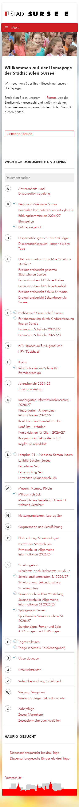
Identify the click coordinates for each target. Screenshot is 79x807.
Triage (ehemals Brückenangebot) (41, 648)
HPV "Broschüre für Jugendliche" (40, 346)
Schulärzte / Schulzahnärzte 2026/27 (44, 571)
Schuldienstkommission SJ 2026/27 (43, 576)
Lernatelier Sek (28, 466)
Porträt (51, 97)
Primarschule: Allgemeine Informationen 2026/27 (36, 551)
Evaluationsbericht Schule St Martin (43, 291)
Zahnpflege (26, 709)
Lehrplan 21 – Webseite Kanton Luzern (45, 454)
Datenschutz (13, 777)
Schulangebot (27, 565)
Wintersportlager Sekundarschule (41, 698)
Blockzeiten (26, 221)
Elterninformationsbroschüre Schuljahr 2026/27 (44, 261)
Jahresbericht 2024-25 (34, 383)
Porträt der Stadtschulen (35, 544)
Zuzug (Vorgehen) (30, 714)
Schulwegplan (28, 588)
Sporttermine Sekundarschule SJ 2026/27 (40, 618)
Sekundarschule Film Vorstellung (40, 594)
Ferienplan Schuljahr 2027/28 (39, 335)
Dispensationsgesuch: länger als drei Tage (44, 245)
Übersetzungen (28, 658)
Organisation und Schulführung (40, 527)
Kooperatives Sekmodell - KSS (39, 438)
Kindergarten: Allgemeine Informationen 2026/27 (36, 412)
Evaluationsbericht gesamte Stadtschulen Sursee (37, 271)
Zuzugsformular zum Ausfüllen (39, 720)
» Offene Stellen (19, 134)
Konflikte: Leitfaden (31, 426)
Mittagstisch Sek (29, 494)
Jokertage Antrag (30, 389)
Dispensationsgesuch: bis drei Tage (43, 238)
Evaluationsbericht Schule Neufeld (42, 286)
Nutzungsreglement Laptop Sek (40, 515)
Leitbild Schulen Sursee (34, 460)
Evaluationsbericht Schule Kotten (41, 280)
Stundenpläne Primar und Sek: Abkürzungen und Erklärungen (39, 628)
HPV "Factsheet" (29, 351)
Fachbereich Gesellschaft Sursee (40, 313)
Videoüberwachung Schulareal (39, 681)
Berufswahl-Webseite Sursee (37, 204)
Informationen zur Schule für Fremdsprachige (38, 370)
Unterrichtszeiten (29, 670)
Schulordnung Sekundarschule (39, 582)
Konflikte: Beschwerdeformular (39, 421)
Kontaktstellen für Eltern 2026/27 (41, 432)
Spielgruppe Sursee (32, 610)
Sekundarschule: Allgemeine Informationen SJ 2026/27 (38, 601)
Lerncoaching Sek (30, 472)
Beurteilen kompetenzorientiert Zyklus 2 (45, 210)
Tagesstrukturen (29, 642)
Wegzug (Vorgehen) (32, 692)
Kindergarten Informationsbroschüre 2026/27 (43, 402)
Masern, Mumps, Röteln (35, 488)
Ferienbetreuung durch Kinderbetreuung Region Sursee (46, 320)
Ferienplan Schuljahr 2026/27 (39, 329)
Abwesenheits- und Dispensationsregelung (34, 190)
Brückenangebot (29, 227)
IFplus (22, 362)
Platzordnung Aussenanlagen (38, 538)
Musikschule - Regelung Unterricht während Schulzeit (42, 502)
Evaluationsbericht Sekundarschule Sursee (42, 299)
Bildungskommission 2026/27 (39, 215)
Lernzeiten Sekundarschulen (37, 478)
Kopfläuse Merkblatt (32, 444)
